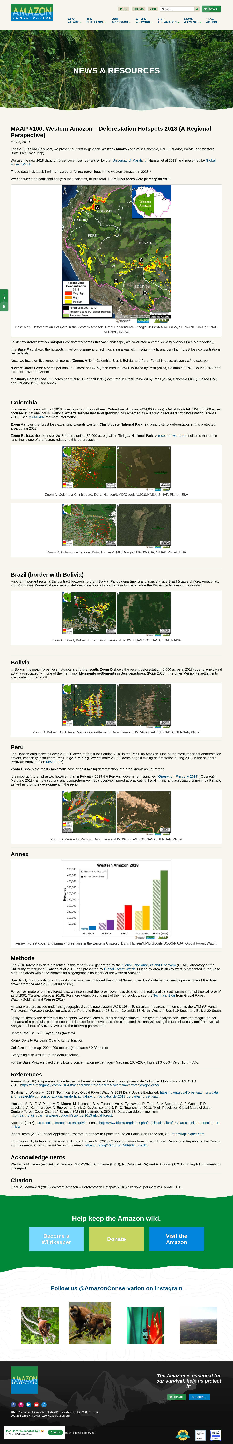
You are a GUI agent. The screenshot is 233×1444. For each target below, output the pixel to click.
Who (73, 20)
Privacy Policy (20, 1436)
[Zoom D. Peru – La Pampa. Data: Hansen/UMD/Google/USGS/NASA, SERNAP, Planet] (116, 813)
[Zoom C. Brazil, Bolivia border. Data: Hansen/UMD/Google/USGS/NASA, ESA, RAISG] (116, 614)
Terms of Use (41, 1436)
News (191, 20)
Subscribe (199, 1396)
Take (211, 20)
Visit (153, 8)
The (95, 20)
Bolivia (138, 8)
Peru (123, 8)
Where (143, 20)
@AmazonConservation (111, 1288)
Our (120, 20)
